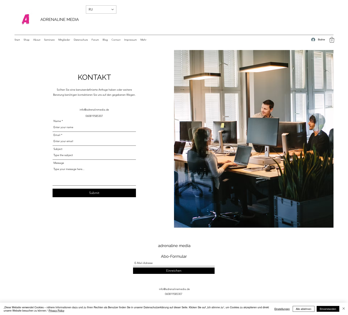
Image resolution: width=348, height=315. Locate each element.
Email (56, 135)
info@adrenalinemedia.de (174, 289)
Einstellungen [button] (282, 309)
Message (58, 162)
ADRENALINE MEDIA (59, 19)
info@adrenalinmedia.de (94, 109)
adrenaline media (174, 245)
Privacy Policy (56, 310)
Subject (57, 149)
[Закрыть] (343, 309)
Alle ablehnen (303, 309)
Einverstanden (328, 309)
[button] (332, 40)
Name (57, 121)
